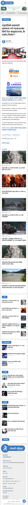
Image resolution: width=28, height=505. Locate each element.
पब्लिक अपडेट (8, 481)
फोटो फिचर (16, 481)
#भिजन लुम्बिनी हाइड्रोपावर (6, 13)
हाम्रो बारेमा (5, 455)
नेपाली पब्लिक (8, 41)
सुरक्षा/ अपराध (5, 483)
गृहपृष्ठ (4, 481)
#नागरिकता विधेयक (6, 135)
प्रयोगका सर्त (18, 501)
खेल (19, 481)
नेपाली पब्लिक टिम (7, 457)
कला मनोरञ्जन (10, 483)
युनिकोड (14, 483)
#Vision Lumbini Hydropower (18, 13)
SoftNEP (23, 504)
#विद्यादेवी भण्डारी (16, 135)
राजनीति (12, 481)
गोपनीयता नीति (12, 501)
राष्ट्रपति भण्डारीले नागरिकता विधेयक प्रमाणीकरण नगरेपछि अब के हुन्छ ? (14, 129)
